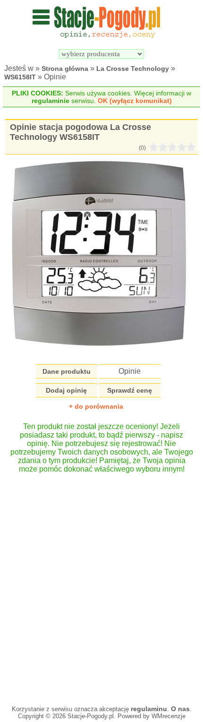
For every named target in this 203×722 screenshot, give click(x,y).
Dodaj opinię (66, 390)
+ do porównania (96, 406)
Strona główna (65, 68)
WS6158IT (20, 77)
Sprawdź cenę (129, 390)
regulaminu (149, 709)
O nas (180, 709)
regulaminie (50, 100)
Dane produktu (66, 371)
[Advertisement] (101, 584)
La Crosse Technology (132, 68)
